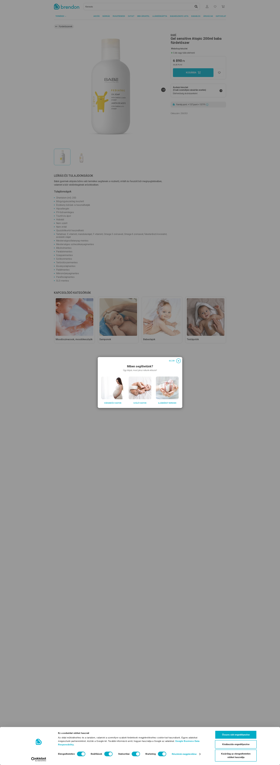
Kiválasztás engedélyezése (236, 744)
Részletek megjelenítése (184, 754)
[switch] (108, 754)
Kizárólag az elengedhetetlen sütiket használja (236, 755)
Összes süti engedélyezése (236, 734)
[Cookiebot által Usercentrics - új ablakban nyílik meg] (38, 759)
